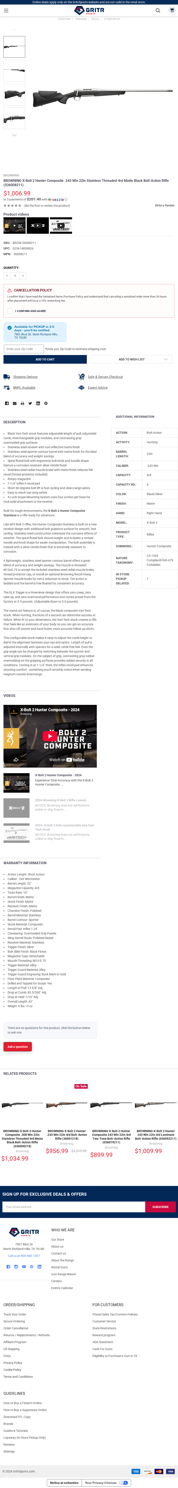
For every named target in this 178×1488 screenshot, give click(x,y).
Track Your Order (14, 1314)
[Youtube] (24, 1266)
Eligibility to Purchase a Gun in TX (114, 1356)
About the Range (62, 1260)
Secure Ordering (14, 1321)
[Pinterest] (46, 403)
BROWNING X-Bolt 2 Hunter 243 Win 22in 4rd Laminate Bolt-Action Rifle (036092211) (155, 1134)
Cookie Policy (44, 1370)
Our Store (57, 1239)
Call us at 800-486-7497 (24, 1256)
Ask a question (18, 1046)
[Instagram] (16, 1266)
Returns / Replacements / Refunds (26, 1335)
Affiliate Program (14, 1342)
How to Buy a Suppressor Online (25, 1410)
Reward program (103, 1335)
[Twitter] (30, 403)
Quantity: (11, 267)
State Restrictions (104, 1328)
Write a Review (165, 205)
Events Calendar (62, 1288)
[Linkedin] (38, 403)
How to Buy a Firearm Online (22, 1403)
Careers (56, 1281)
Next (14, 135)
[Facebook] (6, 403)
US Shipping (11, 1349)
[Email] (14, 403)
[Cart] (172, 10)
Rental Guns (59, 1267)
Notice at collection (64, 1483)
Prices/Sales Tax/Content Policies (115, 1314)
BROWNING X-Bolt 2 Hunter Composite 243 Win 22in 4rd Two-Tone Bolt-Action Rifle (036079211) (111, 1136)
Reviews (9, 1444)
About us (57, 1246)
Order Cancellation (15, 1328)
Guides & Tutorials (15, 1430)
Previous (14, 30)
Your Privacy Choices (101, 1483)
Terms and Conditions (44, 1376)
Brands (8, 1424)
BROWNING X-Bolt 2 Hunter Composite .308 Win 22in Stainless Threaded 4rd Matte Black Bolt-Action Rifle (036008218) (22, 1138)
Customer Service (104, 1321)
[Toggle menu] (6, 10)
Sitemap (9, 1451)
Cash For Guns (102, 1349)
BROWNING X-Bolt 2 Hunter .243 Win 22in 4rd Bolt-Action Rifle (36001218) (67, 1134)
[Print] (22, 403)
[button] (35, 199)
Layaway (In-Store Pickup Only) (24, 1437)
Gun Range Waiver (63, 1274)
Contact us (58, 1253)
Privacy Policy (44, 1363)
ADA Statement (102, 1342)
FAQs (7, 1356)
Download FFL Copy (17, 1417)
